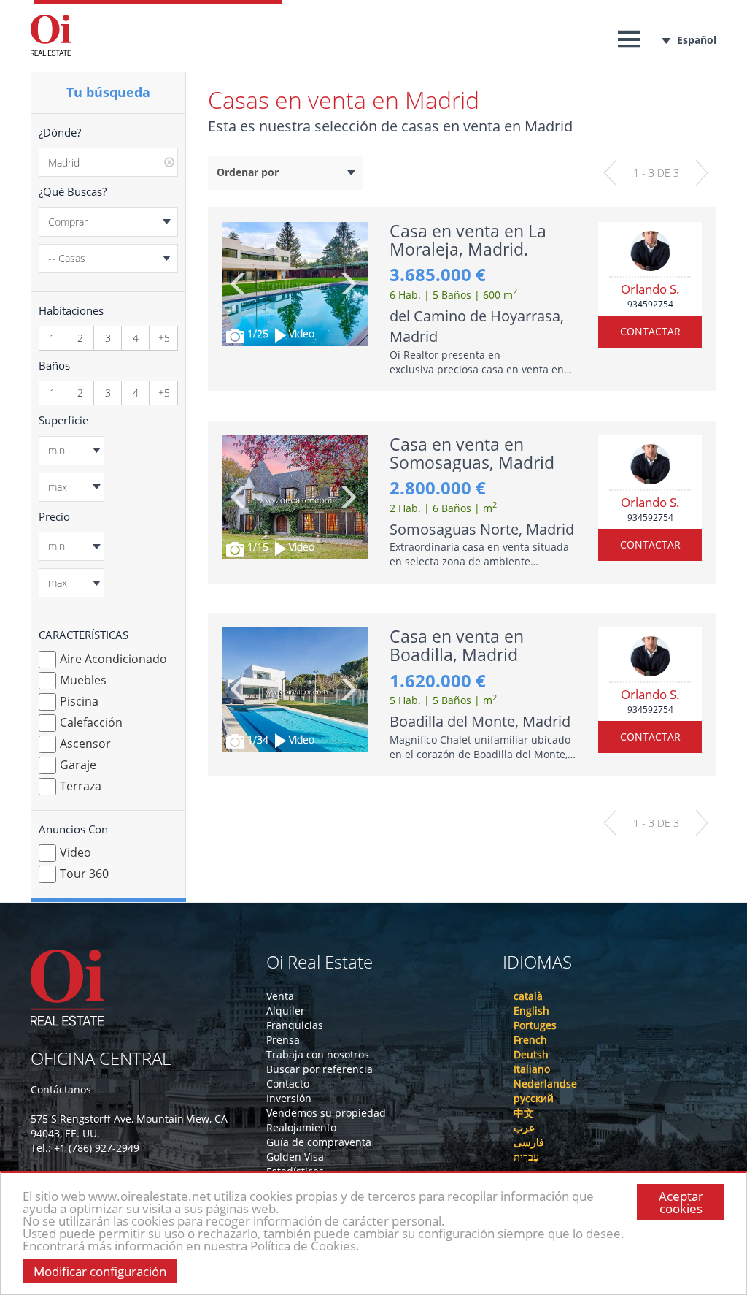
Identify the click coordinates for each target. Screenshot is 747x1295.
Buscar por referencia (319, 1069)
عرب (524, 1127)
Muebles (83, 680)
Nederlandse (545, 1083)
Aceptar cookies (681, 1202)
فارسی (529, 1142)
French (530, 1040)
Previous (239, 284)
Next (347, 284)
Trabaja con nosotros (317, 1054)
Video (75, 852)
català (528, 996)
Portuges (535, 1025)
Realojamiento (301, 1127)
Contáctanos (61, 1089)
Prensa (283, 1040)
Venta (280, 996)
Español (696, 40)
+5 (164, 338)
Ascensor (85, 744)
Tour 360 (84, 874)
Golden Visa (295, 1157)
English (531, 1010)
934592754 (650, 304)
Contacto (287, 1083)
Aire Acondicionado (113, 659)
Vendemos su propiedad (326, 1113)
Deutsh (531, 1054)
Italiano (532, 1069)
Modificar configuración (100, 1271)
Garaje (78, 765)
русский (534, 1098)
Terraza (80, 786)
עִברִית (526, 1157)
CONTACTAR (650, 331)
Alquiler (285, 1010)
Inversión (288, 1098)
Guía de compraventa (318, 1142)
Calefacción (91, 722)
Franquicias (294, 1025)
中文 (524, 1113)
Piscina (79, 701)
